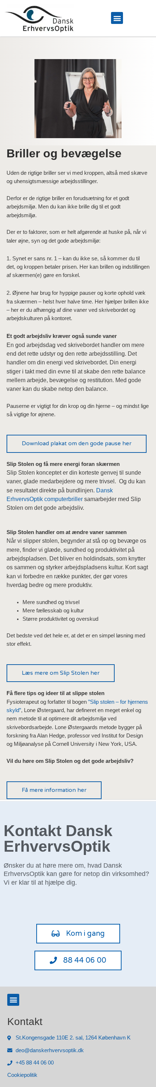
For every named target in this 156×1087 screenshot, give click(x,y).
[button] (117, 18)
